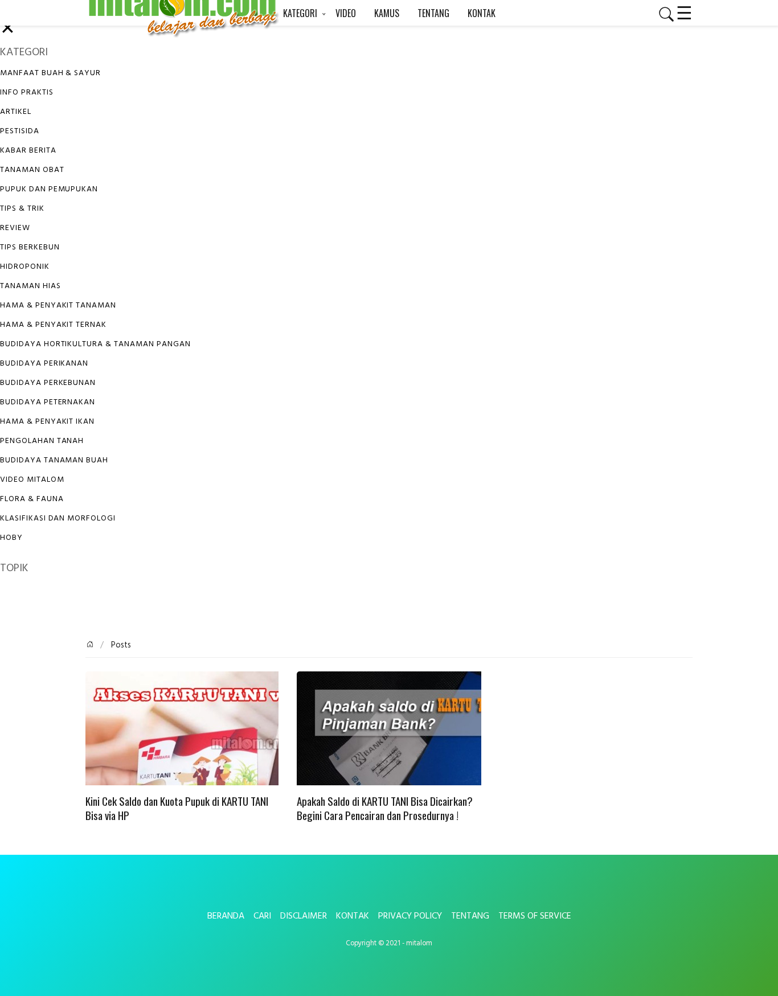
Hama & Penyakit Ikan (47, 421)
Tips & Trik (22, 208)
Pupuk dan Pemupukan (49, 189)
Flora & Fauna (31, 499)
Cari (262, 916)
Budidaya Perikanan (44, 363)
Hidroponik (25, 266)
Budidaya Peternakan (47, 402)
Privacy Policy (410, 916)
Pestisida (19, 131)
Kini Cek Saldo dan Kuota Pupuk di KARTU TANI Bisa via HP (176, 808)
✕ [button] (7, 29)
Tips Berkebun (29, 247)
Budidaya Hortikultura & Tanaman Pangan (95, 344)
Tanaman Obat (32, 170)
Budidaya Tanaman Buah (54, 460)
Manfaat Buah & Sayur (50, 73)
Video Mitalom (32, 479)
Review (15, 228)
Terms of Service (534, 916)
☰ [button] (684, 11)
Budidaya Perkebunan (48, 383)
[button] (661, 14)
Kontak (352, 916)
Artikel (15, 111)
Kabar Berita (28, 150)
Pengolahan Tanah (42, 441)
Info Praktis (27, 92)
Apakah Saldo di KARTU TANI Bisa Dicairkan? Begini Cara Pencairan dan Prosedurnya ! (385, 808)
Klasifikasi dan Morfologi (58, 518)
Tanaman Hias (30, 286)
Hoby (11, 537)
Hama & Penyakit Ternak (53, 324)
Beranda (225, 916)
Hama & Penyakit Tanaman (58, 305)
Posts (120, 645)
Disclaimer (303, 916)
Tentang (470, 916)
